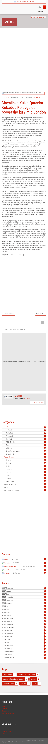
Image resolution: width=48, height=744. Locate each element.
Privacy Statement (31, 740)
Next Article (39, 314)
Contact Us (5, 709)
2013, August (23, 603)
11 (45, 448)
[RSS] (3, 427)
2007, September (23, 658)
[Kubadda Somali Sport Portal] (24, 2)
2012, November (23, 627)
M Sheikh (6, 97)
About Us (4, 706)
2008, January (23, 648)
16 (45, 559)
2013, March (23, 615)
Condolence (5, 711)
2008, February (23, 645)
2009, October (23, 630)
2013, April (23, 612)
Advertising (5, 729)
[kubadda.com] (7, 570)
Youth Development (8, 713)
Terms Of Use (42, 740)
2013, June (23, 609)
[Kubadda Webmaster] (10, 566)
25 (45, 433)
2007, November (23, 652)
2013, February (23, 618)
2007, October (23, 655)
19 (45, 457)
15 (45, 481)
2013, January (23, 621)
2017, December (23, 588)
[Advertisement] (24, 55)
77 (45, 566)
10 (45, 451)
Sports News (36, 97)
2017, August (23, 591)
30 (45, 430)
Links (3, 733)
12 (45, 484)
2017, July (23, 594)
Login (39, 7)
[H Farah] (6, 559)
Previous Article (9, 314)
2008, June (23, 639)
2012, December (23, 624)
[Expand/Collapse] (14, 427)
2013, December (23, 597)
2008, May (23, 642)
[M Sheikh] (6, 573)
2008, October (23, 636)
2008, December (23, 633)
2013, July (23, 606)
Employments (6, 731)
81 (45, 427)
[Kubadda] (6, 563)
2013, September (23, 600)
